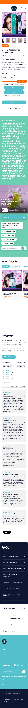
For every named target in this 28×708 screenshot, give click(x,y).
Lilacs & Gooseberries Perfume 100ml (9, 293)
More (6, 532)
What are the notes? (7, 243)
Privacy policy (13, 699)
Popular (16, 386)
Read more (6, 440)
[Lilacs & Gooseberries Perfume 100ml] (12, 280)
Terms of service (20, 699)
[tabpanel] (14, 24)
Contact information (13, 701)
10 (24, 451)
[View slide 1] (11, 624)
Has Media (22, 386)
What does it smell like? (8, 231)
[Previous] (2, 2)
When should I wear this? (9, 239)
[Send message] (22, 248)
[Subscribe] (23, 671)
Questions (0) (21, 366)
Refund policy (7, 699)
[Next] (26, 2)
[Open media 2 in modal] (23, 14)
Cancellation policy (21, 701)
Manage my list (16, 95)
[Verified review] (15, 396)
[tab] (4, 210)
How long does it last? (8, 235)
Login (14, 92)
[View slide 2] (13, 624)
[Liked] (24, 477)
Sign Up (14, 87)
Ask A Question (21, 362)
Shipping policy (6, 701)
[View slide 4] (17, 624)
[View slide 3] (15, 624)
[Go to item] (8, 40)
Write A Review (6, 362)
